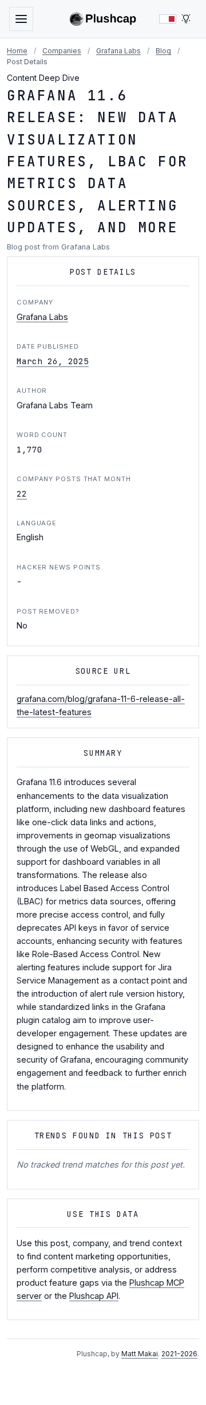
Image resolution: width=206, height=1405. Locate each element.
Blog (163, 50)
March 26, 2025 (53, 361)
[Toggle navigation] (21, 19)
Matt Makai (139, 1353)
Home (17, 50)
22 (22, 493)
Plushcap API (93, 1296)
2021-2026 (179, 1353)
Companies (61, 50)
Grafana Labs (118, 50)
